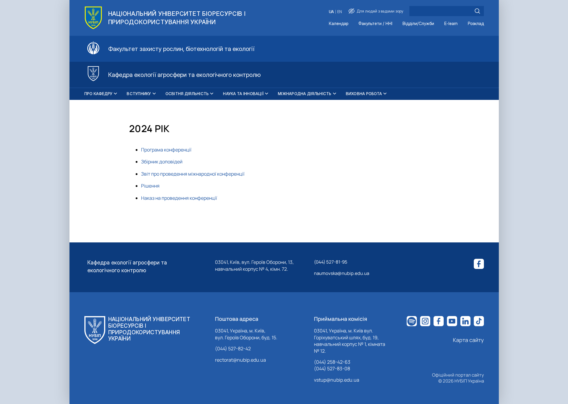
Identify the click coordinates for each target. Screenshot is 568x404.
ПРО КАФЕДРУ (98, 93)
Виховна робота (364, 93)
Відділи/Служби (418, 23)
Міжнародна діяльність (304, 93)
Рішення (150, 185)
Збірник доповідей (161, 161)
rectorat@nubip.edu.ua (240, 360)
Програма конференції (166, 149)
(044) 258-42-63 (332, 362)
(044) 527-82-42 (233, 348)
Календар (338, 23)
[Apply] (477, 11)
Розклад (476, 23)
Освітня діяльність (187, 93)
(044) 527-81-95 (330, 262)
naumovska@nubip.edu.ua (341, 273)
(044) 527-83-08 (332, 368)
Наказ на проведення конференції (179, 198)
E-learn (451, 23)
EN (339, 12)
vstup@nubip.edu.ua (336, 380)
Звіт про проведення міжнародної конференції (192, 174)
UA (331, 12)
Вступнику (139, 93)
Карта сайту (468, 340)
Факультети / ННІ (375, 23)
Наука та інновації (243, 93)
